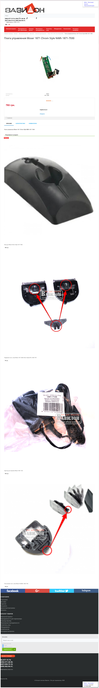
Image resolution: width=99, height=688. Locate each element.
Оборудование (5, 627)
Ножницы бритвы (6, 621)
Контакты (3, 610)
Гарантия (3, 604)
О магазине (4, 600)
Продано (42, 114)
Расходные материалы (7, 631)
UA (9, 24)
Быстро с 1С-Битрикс (7, 656)
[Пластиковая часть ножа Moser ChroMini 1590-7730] (49, 529)
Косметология (5, 629)
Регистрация (91, 2)
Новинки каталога (8, 647)
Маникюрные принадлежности (10, 623)
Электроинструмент (7, 617)
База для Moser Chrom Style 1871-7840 (13, 244)
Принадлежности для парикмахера (11, 619)
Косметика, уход (5, 625)
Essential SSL (4, 679)
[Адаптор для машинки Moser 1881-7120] (49, 416)
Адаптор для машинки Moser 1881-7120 (13, 470)
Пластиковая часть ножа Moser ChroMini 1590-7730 (16, 583)
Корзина (86, 4)
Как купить (4, 606)
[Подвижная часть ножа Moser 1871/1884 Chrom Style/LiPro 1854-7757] (49, 303)
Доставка (3, 602)
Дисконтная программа (8, 608)
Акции (5, 645)
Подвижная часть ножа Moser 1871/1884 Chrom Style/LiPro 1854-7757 (20, 357)
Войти (85, 2)
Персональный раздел (89, 5)
